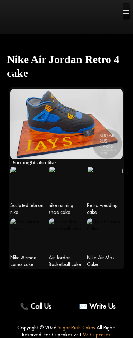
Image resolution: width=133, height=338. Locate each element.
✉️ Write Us (97, 306)
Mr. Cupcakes (96, 335)
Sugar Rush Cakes (76, 328)
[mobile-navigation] (126, 11)
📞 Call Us (35, 306)
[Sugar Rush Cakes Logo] (27, 25)
